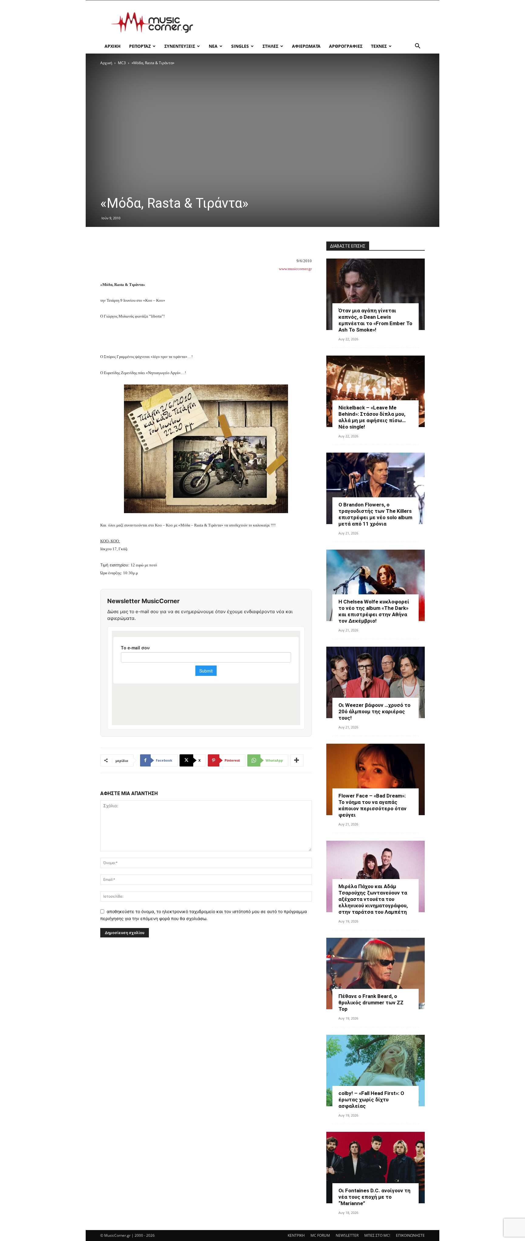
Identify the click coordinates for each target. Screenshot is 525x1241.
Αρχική (106, 62)
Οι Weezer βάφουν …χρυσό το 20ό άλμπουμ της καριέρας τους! (374, 711)
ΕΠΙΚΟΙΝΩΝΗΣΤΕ (410, 1235)
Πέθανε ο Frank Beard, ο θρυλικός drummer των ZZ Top (370, 1002)
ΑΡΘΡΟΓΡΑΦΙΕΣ (345, 46)
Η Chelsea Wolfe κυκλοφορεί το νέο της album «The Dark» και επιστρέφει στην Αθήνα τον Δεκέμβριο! (373, 611)
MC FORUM (320, 1235)
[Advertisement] (314, 22)
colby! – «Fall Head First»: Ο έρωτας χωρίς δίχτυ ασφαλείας (371, 1099)
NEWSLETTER (347, 1235)
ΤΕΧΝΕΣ (379, 46)
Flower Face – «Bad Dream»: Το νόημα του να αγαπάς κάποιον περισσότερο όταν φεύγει (372, 805)
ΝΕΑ (213, 46)
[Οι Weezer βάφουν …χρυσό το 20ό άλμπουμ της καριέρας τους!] (375, 682)
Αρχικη (113, 46)
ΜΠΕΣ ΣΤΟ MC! (377, 1235)
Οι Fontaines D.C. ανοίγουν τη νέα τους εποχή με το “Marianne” (374, 1196)
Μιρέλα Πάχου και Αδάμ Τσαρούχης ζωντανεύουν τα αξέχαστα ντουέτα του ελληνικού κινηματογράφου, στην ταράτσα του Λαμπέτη (373, 899)
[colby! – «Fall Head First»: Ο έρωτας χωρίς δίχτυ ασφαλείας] (375, 1070)
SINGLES (240, 46)
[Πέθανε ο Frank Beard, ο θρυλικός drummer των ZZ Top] (375, 973)
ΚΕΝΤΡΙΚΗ (296, 1235)
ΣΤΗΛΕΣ (270, 46)
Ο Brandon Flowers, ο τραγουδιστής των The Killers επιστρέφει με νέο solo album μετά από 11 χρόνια (375, 514)
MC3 (122, 62)
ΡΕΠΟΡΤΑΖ (140, 46)
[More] (297, 760)
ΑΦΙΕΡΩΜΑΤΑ (306, 46)
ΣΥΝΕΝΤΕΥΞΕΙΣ (179, 46)
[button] (417, 47)
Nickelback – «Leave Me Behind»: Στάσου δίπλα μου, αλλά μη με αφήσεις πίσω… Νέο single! (372, 417)
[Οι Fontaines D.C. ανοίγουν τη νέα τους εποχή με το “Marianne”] (375, 1167)
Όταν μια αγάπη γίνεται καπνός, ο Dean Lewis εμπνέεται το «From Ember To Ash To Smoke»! (375, 320)
